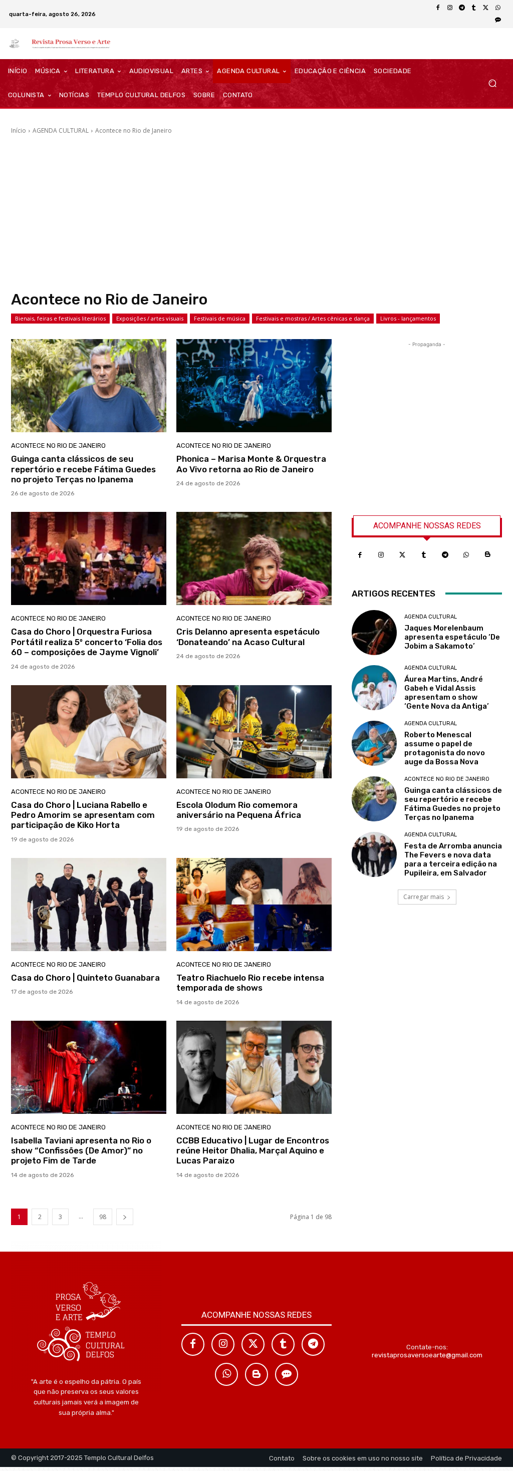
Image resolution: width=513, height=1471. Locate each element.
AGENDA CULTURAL (61, 130)
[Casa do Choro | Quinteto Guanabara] (88, 904)
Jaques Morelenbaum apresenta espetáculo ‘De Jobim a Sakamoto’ (452, 637)
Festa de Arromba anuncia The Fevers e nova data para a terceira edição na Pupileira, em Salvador (453, 859)
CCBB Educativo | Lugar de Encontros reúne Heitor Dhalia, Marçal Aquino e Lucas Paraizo (252, 1150)
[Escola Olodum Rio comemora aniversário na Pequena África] (254, 731)
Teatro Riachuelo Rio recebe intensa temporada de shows (250, 983)
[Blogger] (487, 555)
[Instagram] (450, 8)
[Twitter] (402, 555)
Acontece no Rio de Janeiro (58, 445)
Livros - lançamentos (408, 318)
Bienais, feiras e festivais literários (60, 318)
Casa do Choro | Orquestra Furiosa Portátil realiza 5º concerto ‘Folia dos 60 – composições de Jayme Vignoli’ (86, 642)
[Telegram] (462, 8)
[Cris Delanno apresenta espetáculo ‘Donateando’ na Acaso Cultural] (254, 558)
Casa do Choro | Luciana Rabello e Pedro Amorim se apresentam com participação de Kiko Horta (83, 815)
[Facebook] (438, 8)
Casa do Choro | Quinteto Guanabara (85, 978)
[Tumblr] (474, 8)
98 (102, 1217)
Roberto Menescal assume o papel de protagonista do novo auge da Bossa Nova (444, 748)
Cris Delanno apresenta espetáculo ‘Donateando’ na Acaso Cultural (248, 637)
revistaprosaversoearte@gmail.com (427, 1355)
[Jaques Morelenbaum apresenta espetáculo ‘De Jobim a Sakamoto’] (374, 632)
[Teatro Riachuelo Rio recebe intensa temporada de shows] (254, 904)
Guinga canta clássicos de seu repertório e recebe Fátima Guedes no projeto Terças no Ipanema (83, 469)
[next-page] (124, 1217)
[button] (492, 83)
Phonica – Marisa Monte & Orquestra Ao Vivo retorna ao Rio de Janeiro (251, 464)
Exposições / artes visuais (149, 318)
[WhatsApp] (498, 8)
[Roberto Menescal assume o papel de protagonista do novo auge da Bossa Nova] (374, 743)
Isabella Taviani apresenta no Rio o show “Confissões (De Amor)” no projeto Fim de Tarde (81, 1150)
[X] (486, 8)
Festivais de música (219, 318)
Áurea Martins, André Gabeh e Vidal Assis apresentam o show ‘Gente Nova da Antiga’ (446, 693)
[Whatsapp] (466, 555)
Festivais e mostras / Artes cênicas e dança (313, 318)
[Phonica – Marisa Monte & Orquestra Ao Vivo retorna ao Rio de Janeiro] (254, 385)
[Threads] (498, 20)
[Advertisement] (256, 213)
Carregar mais (423, 897)
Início (18, 130)
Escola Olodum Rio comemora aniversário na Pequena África (238, 810)
